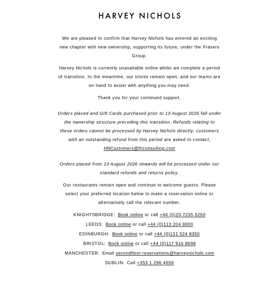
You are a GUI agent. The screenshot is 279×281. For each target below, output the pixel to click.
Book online (130, 214)
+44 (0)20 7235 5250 (183, 214)
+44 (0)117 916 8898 (173, 243)
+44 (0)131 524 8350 (177, 233)
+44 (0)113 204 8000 (170, 224)
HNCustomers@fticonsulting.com (139, 148)
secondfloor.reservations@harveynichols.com (165, 253)
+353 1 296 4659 (155, 262)
